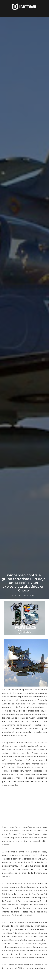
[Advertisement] (24, 807)
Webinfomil (16, 595)
